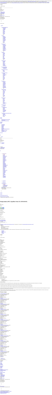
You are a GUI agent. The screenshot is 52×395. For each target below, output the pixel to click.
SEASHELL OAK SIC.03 (3, 346)
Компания (1, 364)
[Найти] (0, 11)
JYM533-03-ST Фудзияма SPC (4, 325)
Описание (3, 230)
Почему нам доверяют (4, 130)
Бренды (3, 129)
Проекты (3, 125)
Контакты (1, 373)
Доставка (3, 233)
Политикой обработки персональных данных (27, 224)
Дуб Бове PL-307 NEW (3, 309)
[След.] (0, 357)
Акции (1, 362)
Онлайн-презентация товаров (5, 120)
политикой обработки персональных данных (17, 2)
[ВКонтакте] (3, 207)
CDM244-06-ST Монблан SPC (4, 335)
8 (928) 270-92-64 (2, 13)
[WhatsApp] (0, 207)
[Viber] (2, 207)
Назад (4, 154)
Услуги (1, 363)
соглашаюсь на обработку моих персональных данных (7, 224)
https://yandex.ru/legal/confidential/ (32, 1)
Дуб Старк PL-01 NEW (3, 314)
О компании (3, 124)
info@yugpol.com (2, 15)
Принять (1, 4)
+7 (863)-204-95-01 (2, 12)
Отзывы (3, 127)
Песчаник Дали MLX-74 (3, 293)
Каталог (1, 361)
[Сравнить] (1, 206)
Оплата (2, 232)
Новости (3, 126)
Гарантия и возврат (4, 131)
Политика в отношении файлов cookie (5, 392)
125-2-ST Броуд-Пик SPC (3, 351)
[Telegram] (1, 207)
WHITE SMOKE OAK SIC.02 (4, 330)
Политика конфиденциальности (4, 369)
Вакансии (3, 128)
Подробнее (1, 303)
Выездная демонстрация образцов (6, 119)
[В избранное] (0, 205)
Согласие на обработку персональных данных (5, 391)
